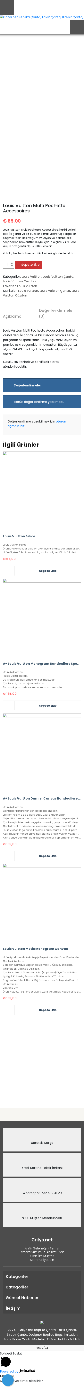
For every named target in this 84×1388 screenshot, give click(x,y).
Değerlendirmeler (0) (54, 313)
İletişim (13, 1308)
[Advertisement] (42, 1060)
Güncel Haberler (22, 1297)
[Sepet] (8, 1380)
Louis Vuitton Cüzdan (19, 281)
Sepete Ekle (30, 264)
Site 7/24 (42, 1348)
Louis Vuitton (31, 277)
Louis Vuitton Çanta (58, 277)
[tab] (18, 316)
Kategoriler (17, 1276)
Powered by (9, 1371)
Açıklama (12, 316)
